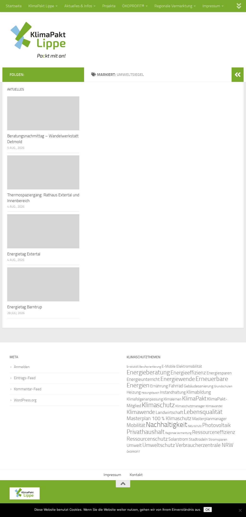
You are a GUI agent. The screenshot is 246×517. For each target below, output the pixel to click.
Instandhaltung (173, 392)
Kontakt (136, 474)
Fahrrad (176, 386)
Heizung (134, 392)
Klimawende (141, 412)
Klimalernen (172, 399)
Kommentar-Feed (27, 389)
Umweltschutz (158, 445)
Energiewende (177, 378)
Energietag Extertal (23, 254)
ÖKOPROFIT (133, 451)
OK (207, 509)
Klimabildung (198, 392)
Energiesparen (219, 373)
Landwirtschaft (169, 412)
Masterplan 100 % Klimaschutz (159, 418)
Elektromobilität (189, 366)
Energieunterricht (143, 379)
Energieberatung (148, 372)
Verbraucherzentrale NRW (204, 445)
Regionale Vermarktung (173, 6)
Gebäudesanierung (198, 386)
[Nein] (240, 510)
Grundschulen (223, 386)
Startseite (14, 6)
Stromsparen (218, 439)
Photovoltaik (216, 425)
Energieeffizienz (188, 372)
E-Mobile (169, 366)
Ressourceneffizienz (213, 432)
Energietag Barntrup (24, 307)
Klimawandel (214, 406)
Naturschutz (195, 426)
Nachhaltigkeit (166, 424)
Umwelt (134, 445)
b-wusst (133, 367)
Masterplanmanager (209, 419)
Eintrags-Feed (25, 378)
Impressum (211, 6)
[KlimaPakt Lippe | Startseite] (38, 40)
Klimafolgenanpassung (145, 399)
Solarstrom (178, 439)
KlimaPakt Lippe (41, 6)
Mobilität (136, 425)
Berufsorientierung (150, 366)
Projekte (109, 6)
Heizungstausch (150, 392)
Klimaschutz (158, 405)
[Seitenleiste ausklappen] (238, 74)
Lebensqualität (203, 412)
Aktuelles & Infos (78, 6)
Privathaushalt (146, 432)
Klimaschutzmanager (190, 406)
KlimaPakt (194, 398)
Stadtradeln (198, 439)
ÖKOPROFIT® (133, 6)
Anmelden (22, 367)
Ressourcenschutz (147, 439)
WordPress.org (25, 400)
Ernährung (159, 386)
